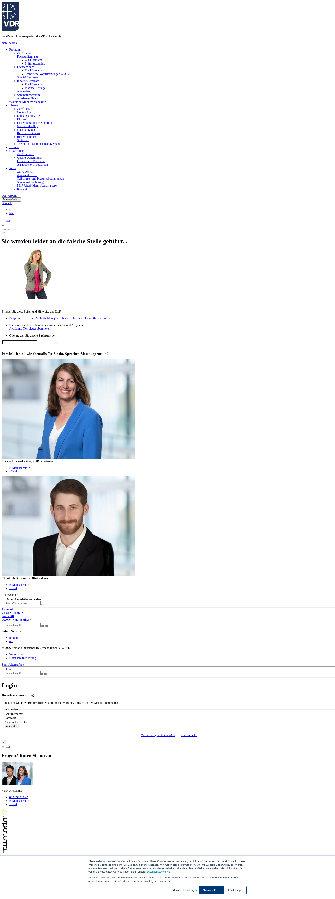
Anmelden (23, 91)
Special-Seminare (27, 77)
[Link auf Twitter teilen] (7, 228)
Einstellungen (235, 890)
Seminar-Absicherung (30, 182)
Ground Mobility (27, 126)
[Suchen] (46, 626)
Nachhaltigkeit (26, 129)
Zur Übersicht (25, 53)
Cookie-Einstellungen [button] (185, 890)
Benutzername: (14, 714)
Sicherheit (23, 140)
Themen (14, 105)
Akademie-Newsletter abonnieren (29, 328)
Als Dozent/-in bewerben (32, 164)
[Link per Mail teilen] (14, 228)
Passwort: (11, 718)
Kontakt (22, 189)
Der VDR (8, 616)
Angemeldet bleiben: (18, 722)
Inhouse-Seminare (28, 81)
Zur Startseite (189, 735)
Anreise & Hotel (27, 175)
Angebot (7, 609)
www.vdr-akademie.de (16, 619)
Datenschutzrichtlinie (158, 871)
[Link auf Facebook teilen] (3, 228)
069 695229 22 (18, 797)
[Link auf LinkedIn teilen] (10, 228)
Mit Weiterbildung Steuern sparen (37, 185)
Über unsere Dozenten (31, 161)
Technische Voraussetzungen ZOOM (47, 74)
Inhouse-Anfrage (35, 88)
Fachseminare (25, 67)
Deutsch (7, 203)
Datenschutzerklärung (22, 658)
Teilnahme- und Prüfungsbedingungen (40, 178)
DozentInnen (17, 150)
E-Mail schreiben (19, 467)
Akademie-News (27, 98)
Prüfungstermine (35, 63)
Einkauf (22, 119)
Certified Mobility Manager (41, 318)
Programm (15, 49)
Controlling (24, 112)
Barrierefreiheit (11, 199)
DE (11, 209)
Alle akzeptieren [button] (211, 890)
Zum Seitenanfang (13, 664)
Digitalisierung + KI (29, 115)
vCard (13, 471)
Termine (14, 147)
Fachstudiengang (27, 56)
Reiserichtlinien (26, 136)
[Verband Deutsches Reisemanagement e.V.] (10, 29)
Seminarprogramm (28, 94)
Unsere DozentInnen (29, 157)
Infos (12, 168)
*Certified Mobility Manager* (27, 101)
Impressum (16, 654)
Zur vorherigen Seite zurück (158, 735)
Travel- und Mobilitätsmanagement (38, 143)
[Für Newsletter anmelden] (42, 604)
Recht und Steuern (28, 133)
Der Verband (9, 195)
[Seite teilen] (3, 225)
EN (11, 213)
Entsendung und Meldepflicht (35, 122)
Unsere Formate (12, 612)
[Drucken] (3, 232)
